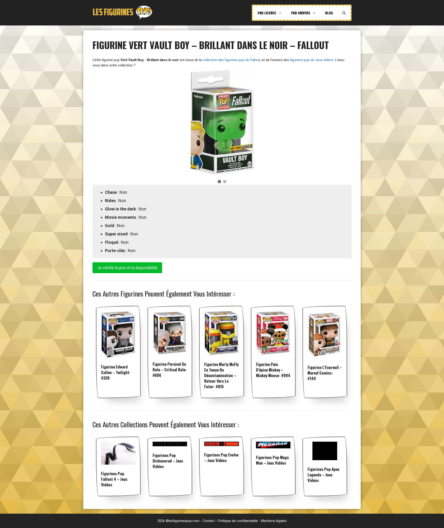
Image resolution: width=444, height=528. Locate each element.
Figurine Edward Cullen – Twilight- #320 (116, 372)
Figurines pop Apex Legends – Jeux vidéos (323, 474)
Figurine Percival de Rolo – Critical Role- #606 (170, 369)
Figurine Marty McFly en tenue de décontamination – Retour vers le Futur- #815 (221, 375)
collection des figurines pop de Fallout (231, 60)
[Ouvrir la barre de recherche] (344, 13)
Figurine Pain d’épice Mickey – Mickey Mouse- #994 (273, 369)
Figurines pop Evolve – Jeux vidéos (221, 457)
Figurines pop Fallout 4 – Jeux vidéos (114, 479)
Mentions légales (274, 521)
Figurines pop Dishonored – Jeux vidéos (168, 460)
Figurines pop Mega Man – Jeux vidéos (272, 460)
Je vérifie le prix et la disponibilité (127, 267)
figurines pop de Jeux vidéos (311, 60)
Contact (209, 521)
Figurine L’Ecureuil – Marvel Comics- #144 (325, 372)
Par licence (267, 12)
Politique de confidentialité (238, 521)
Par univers (300, 12)
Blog (329, 12)
